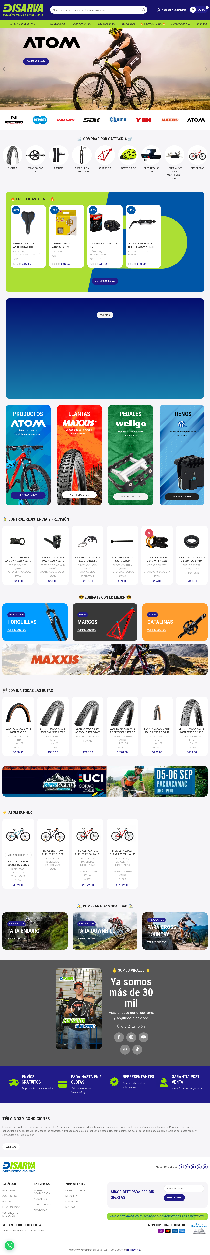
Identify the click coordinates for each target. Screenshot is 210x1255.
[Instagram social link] (131, 1037)
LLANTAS (25, 743)
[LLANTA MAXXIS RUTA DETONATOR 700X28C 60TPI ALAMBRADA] (163, 712)
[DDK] (66, 120)
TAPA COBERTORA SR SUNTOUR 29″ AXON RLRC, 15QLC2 (122, 561)
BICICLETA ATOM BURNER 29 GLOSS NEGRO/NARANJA (52, 854)
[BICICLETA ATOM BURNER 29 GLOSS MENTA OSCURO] (18, 834)
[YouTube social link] (143, 1037)
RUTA (169, 736)
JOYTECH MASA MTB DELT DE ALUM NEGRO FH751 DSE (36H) (141, 247)
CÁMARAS (95, 251)
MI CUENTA (71, 1196)
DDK (15, 259)
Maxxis (24, 747)
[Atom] (170, 120)
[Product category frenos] (59, 158)
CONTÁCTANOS (42, 1204)
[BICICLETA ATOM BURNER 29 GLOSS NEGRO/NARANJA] (53, 834)
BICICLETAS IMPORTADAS (18, 874)
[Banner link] (35, 622)
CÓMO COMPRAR (75, 1190)
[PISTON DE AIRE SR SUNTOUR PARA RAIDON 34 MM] (191, 541)
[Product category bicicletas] (198, 158)
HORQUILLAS (19, 571)
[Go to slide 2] (102, 107)
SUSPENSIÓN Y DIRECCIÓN (53, 567)
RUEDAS (6, 1201)
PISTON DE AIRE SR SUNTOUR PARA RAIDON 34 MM (192, 561)
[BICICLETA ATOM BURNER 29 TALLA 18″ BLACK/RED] (87, 834)
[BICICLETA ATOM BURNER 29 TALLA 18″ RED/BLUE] (122, 834)
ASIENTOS (18, 251)
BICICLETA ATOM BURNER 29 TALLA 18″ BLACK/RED (87, 854)
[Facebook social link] (119, 1037)
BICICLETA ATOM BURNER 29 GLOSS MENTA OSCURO (18, 865)
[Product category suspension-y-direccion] (82, 160)
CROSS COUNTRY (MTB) (26, 254)
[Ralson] (40, 120)
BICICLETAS (17, 869)
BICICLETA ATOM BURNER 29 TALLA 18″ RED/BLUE (122, 854)
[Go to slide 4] (108, 107)
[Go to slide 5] (111, 107)
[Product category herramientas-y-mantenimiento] (174, 163)
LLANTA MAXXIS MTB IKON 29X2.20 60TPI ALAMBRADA (24, 732)
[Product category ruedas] (12, 158)
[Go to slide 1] (98, 107)
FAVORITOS (71, 1201)
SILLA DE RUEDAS (99, 254)
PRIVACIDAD (40, 1210)
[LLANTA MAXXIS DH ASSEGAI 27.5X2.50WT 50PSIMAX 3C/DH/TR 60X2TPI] (59, 712)
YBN (54, 255)
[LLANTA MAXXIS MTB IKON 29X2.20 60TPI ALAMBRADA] (24, 712)
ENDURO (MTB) (87, 565)
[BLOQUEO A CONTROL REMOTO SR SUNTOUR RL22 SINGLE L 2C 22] (157, 541)
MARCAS (70, 1207)
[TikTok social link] (137, 1050)
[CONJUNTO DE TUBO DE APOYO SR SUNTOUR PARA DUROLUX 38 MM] (87, 541)
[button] (4, 69)
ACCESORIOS (9, 1196)
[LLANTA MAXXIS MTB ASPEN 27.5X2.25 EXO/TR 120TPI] (129, 712)
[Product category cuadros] (105, 158)
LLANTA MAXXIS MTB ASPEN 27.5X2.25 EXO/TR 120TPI (129, 732)
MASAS (132, 254)
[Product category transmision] (35, 160)
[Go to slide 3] (105, 107)
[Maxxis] (144, 120)
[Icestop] (92, 120)
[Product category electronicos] (151, 160)
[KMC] (14, 120)
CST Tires (95, 259)
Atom (18, 880)
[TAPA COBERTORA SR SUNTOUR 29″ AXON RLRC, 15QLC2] (122, 541)
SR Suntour (18, 576)
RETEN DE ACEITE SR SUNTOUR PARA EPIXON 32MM (18, 561)
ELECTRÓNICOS (11, 1207)
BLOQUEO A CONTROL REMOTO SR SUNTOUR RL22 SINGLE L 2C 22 (157, 561)
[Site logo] (22, 9)
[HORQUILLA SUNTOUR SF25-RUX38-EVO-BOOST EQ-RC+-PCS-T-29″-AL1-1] (53, 541)
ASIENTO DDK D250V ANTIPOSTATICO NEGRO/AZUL (25, 247)
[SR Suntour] (196, 120)
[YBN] (118, 120)
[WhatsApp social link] (125, 1050)
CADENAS (57, 251)
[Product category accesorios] (128, 158)
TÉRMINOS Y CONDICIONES (42, 1192)
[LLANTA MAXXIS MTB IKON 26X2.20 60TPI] (94, 712)
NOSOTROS (40, 1199)
